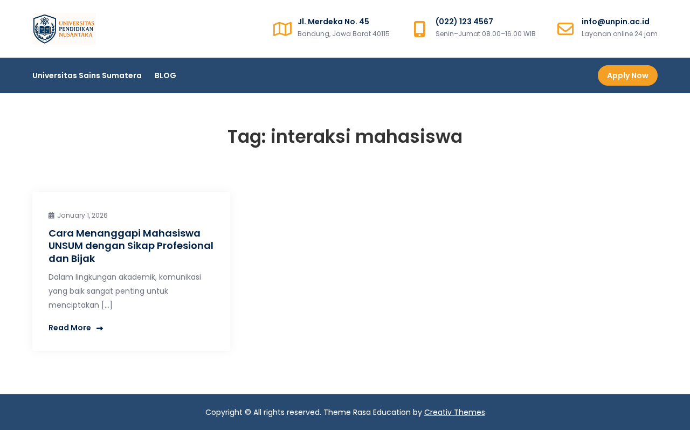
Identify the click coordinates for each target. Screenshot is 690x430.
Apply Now (627, 75)
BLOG (165, 75)
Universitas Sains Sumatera (87, 75)
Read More (70, 327)
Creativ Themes (454, 412)
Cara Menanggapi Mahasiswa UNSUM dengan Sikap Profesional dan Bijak (131, 245)
